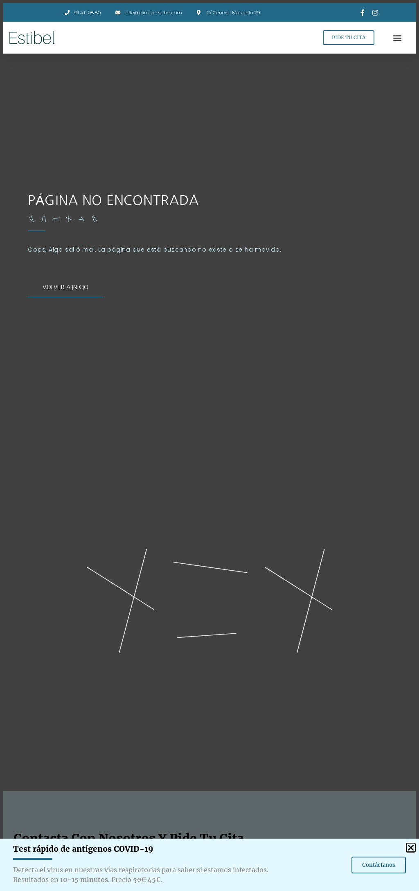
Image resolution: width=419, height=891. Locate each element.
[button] (397, 38)
